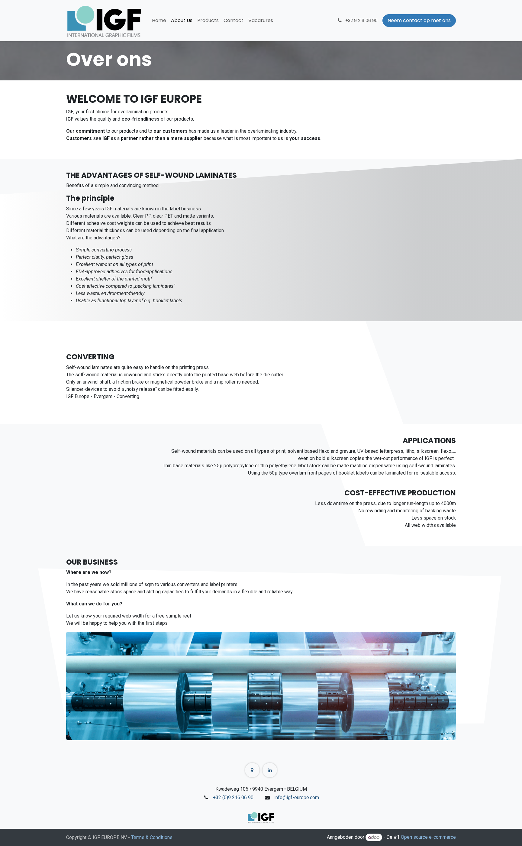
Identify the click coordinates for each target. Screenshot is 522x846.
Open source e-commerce (428, 837)
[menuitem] (159, 21)
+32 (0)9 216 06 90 (233, 797)
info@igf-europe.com (296, 797)
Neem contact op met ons (419, 20)
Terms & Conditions (151, 837)
